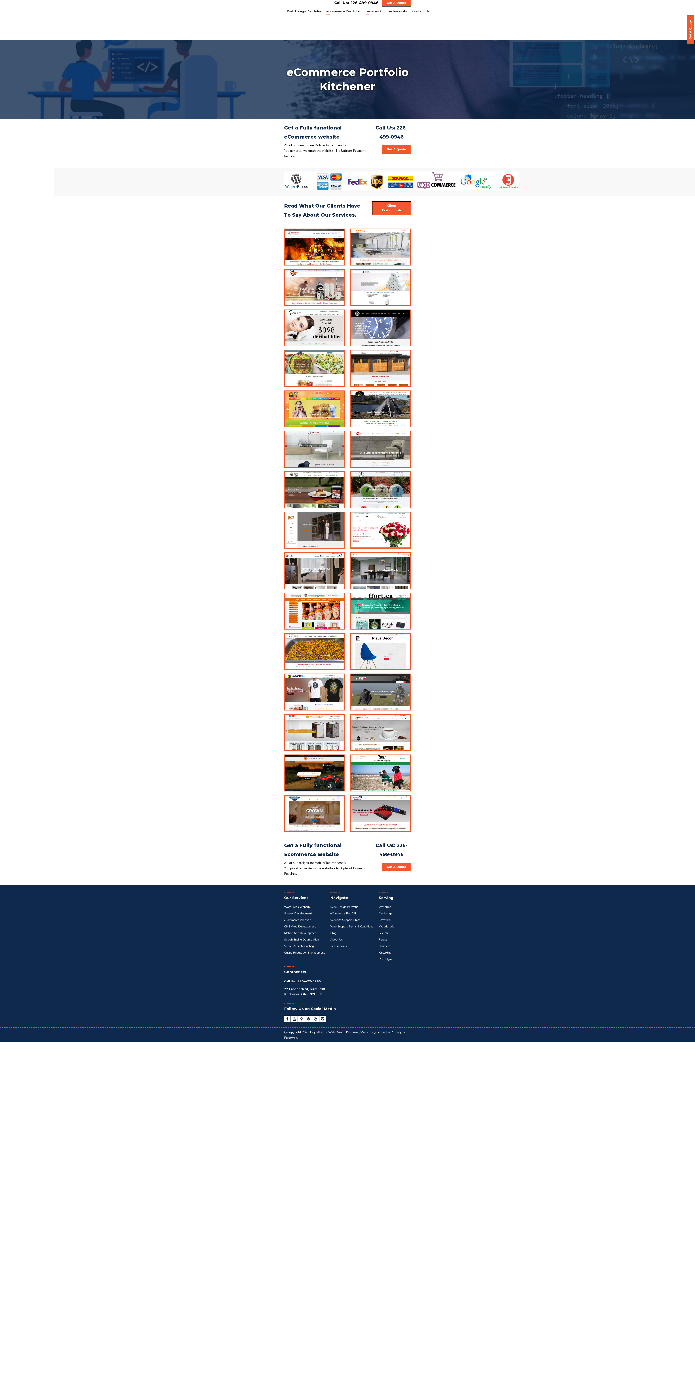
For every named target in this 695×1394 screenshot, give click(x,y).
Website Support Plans (345, 920)
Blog (333, 933)
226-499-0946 (364, 3)
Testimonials (338, 946)
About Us (336, 940)
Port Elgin (385, 959)
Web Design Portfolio (344, 907)
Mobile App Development (301, 933)
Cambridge (385, 914)
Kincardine (385, 953)
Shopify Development (298, 914)
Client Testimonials (392, 208)
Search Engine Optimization (301, 940)
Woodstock (386, 927)
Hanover (384, 946)
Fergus (383, 940)
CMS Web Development (300, 927)
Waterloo (385, 907)
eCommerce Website (297, 920)
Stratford (385, 920)
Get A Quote (690, 30)
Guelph (383, 933)
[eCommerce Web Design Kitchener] (314, 328)
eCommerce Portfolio (343, 914)
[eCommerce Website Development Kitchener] (314, 287)
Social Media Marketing (299, 946)
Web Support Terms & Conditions (351, 927)
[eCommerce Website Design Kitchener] (314, 449)
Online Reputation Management (304, 953)
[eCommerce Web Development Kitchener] (314, 247)
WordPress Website (297, 907)
